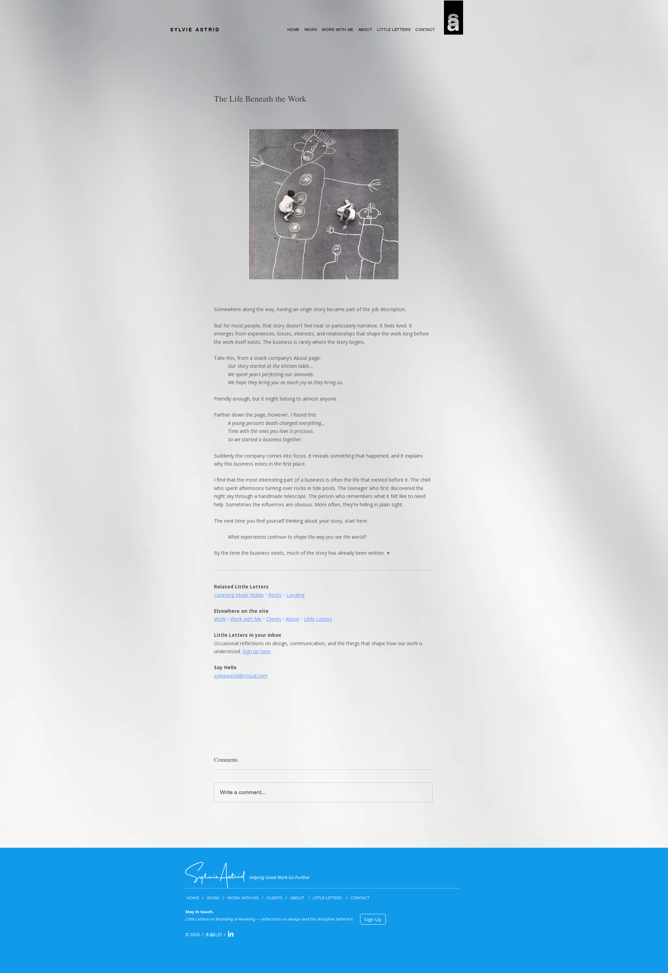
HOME (192, 897)
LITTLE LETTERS (329, 897)
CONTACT (361, 897)
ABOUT (297, 897)
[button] (373, 919)
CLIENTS (275, 897)
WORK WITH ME (243, 897)
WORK (214, 897)
